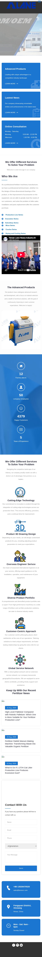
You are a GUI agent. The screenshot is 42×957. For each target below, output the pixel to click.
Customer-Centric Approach (21, 631)
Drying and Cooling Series (15, 233)
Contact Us (21, 39)
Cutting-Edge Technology (21, 500)
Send (21, 868)
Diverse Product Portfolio (21, 598)
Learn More (21, 45)
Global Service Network (21, 668)
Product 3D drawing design (21, 534)
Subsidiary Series (11, 223)
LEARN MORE (10, 84)
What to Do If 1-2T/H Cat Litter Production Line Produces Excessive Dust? (18, 770)
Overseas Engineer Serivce (21, 564)
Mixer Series (10, 225)
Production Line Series (14, 215)
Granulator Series (11, 219)
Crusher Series (11, 229)
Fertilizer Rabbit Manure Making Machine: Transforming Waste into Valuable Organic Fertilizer (20, 744)
